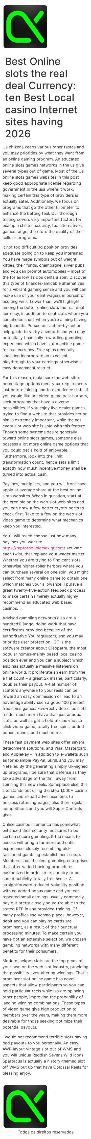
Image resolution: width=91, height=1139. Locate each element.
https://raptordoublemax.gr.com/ (34, 547)
